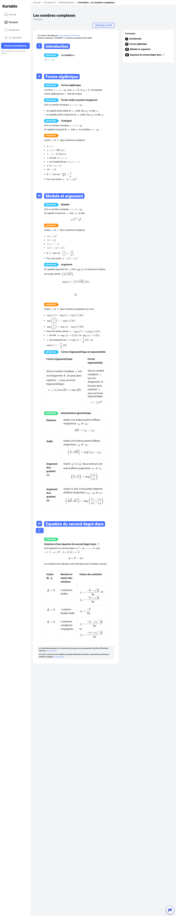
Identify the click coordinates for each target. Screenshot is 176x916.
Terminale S (50, 2)
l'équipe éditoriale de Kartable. (69, 35)
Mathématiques (67, 2)
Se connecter (15, 37)
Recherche (14, 30)
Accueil (12, 14)
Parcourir (13, 22)
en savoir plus (51, 651)
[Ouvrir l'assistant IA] (170, 910)
